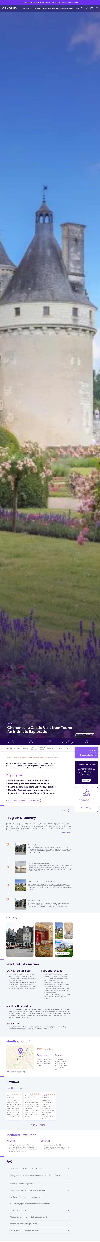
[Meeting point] (20, 1051)
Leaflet (31, 1068)
